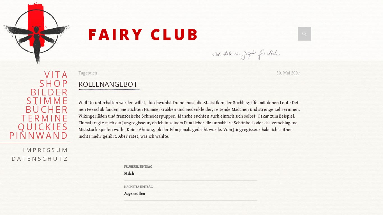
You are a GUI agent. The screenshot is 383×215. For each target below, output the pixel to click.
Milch (138, 170)
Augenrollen (138, 190)
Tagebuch (88, 73)
